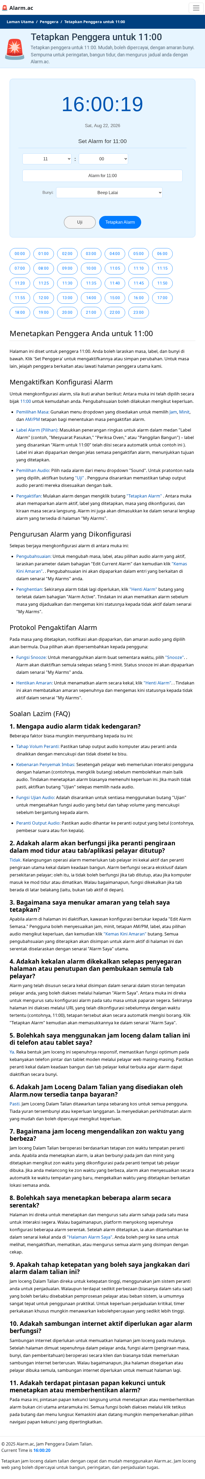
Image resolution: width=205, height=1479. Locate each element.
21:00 (91, 312)
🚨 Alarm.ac (17, 7)
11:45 (138, 283)
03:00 (91, 253)
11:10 (138, 268)
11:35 (91, 283)
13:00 (67, 297)
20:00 (67, 312)
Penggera (49, 21)
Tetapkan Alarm (120, 222)
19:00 (43, 312)
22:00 (115, 312)
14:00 (91, 297)
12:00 (43, 297)
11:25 (43, 283)
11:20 (20, 283)
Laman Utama (20, 21)
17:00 (162, 297)
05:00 (138, 253)
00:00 (20, 253)
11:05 (115, 268)
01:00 (43, 253)
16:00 (138, 297)
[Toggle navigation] (196, 8)
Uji (79, 222)
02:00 (67, 253)
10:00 (91, 268)
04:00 (115, 253)
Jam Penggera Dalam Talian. (64, 1444)
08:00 (43, 268)
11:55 (20, 297)
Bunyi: (47, 192)
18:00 (20, 312)
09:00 (67, 268)
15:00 (115, 297)
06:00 (162, 253)
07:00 (20, 268)
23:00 (138, 312)
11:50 (162, 283)
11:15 (162, 268)
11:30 (67, 283)
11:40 (115, 283)
